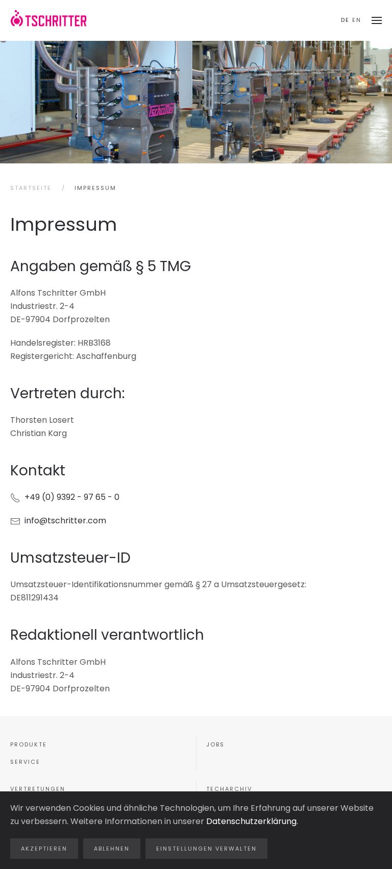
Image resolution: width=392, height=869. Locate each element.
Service (25, 762)
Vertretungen (37, 789)
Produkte (28, 744)
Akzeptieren (44, 848)
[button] (377, 20)
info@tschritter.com (65, 520)
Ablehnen (112, 848)
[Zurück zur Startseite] (48, 20)
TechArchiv (229, 789)
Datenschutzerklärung (251, 821)
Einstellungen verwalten (206, 848)
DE (345, 20)
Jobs (215, 744)
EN (356, 20)
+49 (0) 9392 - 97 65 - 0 (69, 497)
